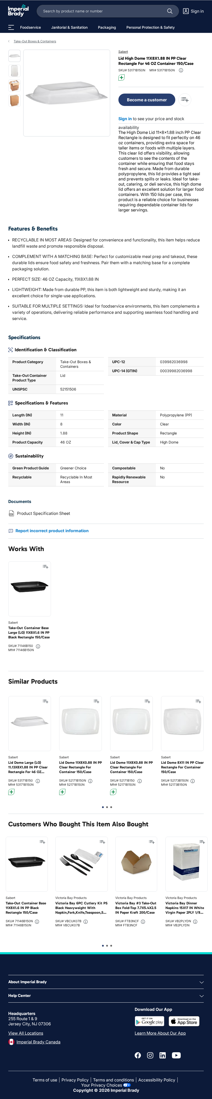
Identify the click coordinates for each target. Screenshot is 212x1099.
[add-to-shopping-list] (184, 99)
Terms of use (45, 1079)
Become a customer (147, 99)
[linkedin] (163, 1055)
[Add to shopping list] (45, 567)
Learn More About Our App (160, 1033)
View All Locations (25, 1033)
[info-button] (181, 70)
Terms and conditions (113, 1079)
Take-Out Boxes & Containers (35, 41)
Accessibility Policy (156, 1079)
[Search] (169, 11)
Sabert (123, 52)
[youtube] (176, 1055)
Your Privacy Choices (101, 1085)
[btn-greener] (121, 77)
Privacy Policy (75, 1079)
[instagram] (150, 1055)
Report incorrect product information (52, 530)
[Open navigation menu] (11, 27)
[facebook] (138, 1055)
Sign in (125, 118)
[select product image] (14, 56)
